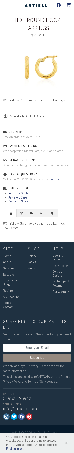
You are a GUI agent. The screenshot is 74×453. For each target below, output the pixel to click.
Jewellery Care (17, 197)
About (7, 262)
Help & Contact (8, 305)
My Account (11, 297)
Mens (31, 268)
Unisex (32, 256)
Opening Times (57, 257)
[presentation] (11, 213)
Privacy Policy (12, 381)
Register (8, 290)
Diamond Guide (18, 201)
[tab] (11, 213)
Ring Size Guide (18, 193)
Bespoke (8, 274)
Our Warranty (61, 291)
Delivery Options (57, 273)
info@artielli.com (20, 408)
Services (8, 268)
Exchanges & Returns (60, 283)
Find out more (15, 448)
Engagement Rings (11, 282)
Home (7, 256)
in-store (54, 179)
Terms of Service (39, 381)
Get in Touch (60, 265)
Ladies (32, 262)
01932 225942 (17, 398)
